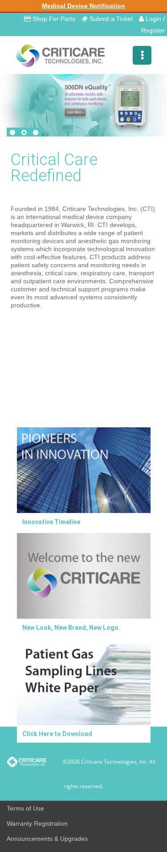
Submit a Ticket (110, 18)
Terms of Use (25, 808)
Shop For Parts (53, 18)
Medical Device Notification (83, 5)
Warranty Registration (37, 823)
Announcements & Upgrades (47, 838)
